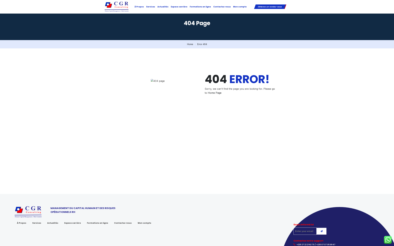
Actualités (162, 6)
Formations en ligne (200, 6)
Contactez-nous (222, 6)
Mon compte (240, 6)
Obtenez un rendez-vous (269, 7)
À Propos (139, 6)
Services (150, 6)
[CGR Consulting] (117, 6)
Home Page (214, 92)
